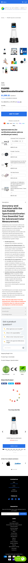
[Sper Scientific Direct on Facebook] (12, 499)
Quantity (3, 105)
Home (2, 17)
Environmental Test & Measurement (14, 524)
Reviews (14, 540)
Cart (25, 2)
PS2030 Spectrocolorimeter (14, 438)
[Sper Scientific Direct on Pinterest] (15, 499)
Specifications (6, 308)
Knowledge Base (7, 314)
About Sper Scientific (14, 523)
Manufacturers (14, 529)
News (14, 531)
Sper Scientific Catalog (14, 546)
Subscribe (23, 513)
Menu (4, 2)
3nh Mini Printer (15, 172)
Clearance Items (14, 526)
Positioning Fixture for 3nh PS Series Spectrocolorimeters (18, 162)
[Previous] (2, 431)
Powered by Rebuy (14, 452)
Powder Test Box (15, 151)
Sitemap (14, 545)
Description (5, 202)
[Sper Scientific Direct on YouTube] (19, 499)
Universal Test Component (18, 138)
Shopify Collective (14, 543)
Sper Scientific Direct (18, 554)
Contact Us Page (14, 483)
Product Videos (14, 535)
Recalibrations (14, 536)
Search (14, 521)
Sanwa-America (14, 541)
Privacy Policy (14, 533)
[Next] (25, 431)
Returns (14, 538)
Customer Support (14, 528)
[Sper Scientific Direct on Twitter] (9, 499)
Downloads (5, 311)
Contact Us (14, 550)
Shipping (3, 98)
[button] (13, 328)
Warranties (14, 548)
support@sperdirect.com (14, 487)
